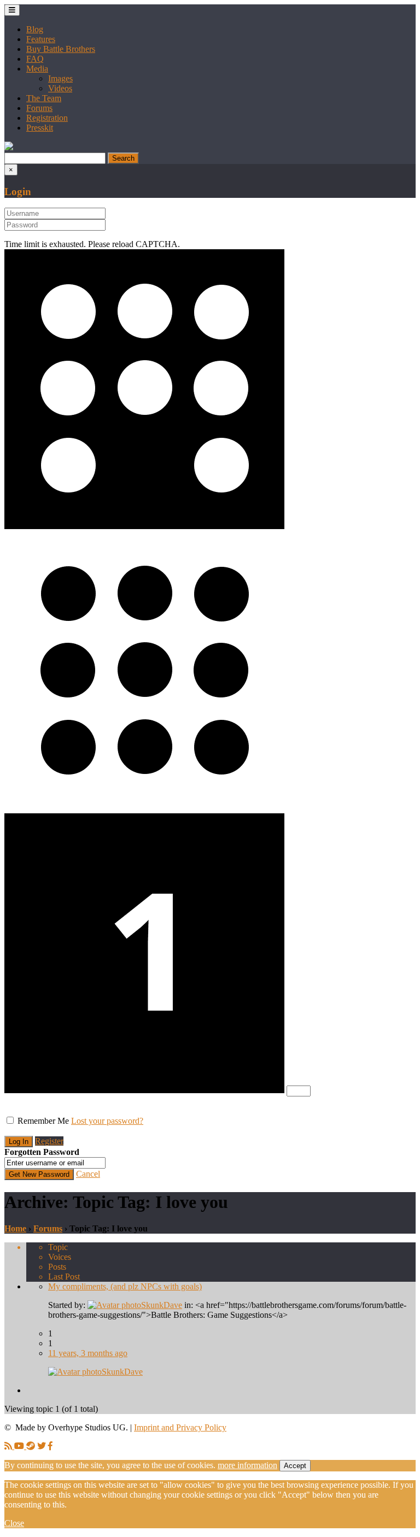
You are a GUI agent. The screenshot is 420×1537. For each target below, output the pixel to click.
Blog (34, 29)
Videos (60, 88)
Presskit (39, 127)
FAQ (35, 58)
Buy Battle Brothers (60, 49)
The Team (43, 98)
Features (40, 39)
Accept (295, 1466)
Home (15, 1228)
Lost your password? (107, 1120)
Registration (47, 117)
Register (49, 1141)
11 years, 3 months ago (87, 1353)
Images (60, 78)
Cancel (88, 1173)
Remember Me (43, 1120)
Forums (39, 108)
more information (247, 1465)
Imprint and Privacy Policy (180, 1427)
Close (14, 1523)
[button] (8, 147)
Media (37, 68)
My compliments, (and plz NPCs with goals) (125, 1286)
